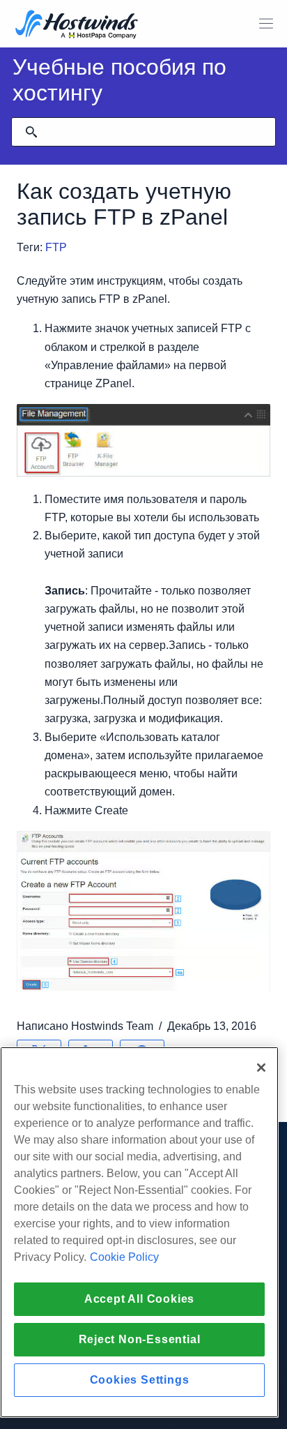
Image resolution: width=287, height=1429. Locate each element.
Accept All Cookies (139, 1299)
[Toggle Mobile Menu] (266, 24)
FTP (56, 247)
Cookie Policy (124, 1257)
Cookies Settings (139, 1380)
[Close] (261, 1067)
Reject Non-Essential (140, 1339)
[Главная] (76, 25)
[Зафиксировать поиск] (31, 132)
